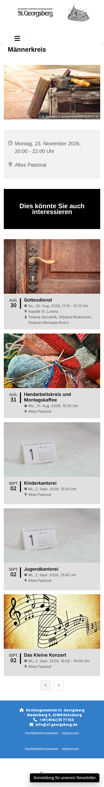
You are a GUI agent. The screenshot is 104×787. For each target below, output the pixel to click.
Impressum (70, 733)
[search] (25, 37)
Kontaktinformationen (41, 733)
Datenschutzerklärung (34, 761)
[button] (17, 38)
